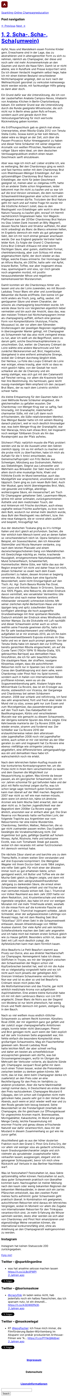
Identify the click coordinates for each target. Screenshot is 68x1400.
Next (20, 25)
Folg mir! (6, 1255)
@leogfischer (20, 1328)
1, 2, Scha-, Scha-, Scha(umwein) (24, 37)
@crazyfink (15, 1295)
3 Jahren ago (16, 1275)
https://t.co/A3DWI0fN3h (23, 1305)
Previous (8, 25)
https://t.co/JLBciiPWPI (22, 1271)
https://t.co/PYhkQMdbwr (44, 1338)
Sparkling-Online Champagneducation (25, 12)
